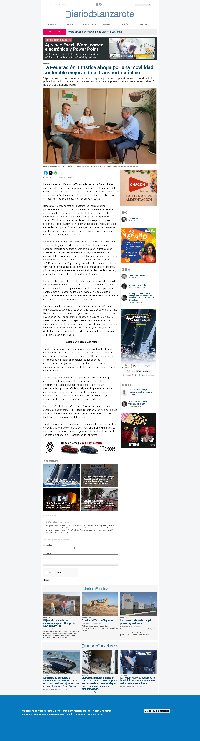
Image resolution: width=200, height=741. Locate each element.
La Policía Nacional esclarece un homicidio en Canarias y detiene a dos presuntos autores (137, 680)
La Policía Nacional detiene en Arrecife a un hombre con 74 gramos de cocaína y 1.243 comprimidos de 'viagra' (99, 480)
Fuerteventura (88, 24)
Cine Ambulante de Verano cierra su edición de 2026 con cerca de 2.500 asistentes (60, 505)
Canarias (107, 24)
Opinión (125, 24)
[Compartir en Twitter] (51, 174)
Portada (52, 24)
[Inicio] (100, 17)
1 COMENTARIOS (62, 177)
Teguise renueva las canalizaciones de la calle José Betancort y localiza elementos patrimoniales (99, 504)
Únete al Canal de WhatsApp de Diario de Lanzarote (95, 31)
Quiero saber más (95, 714)
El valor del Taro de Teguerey (97, 620)
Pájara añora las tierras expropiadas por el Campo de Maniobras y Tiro (59, 623)
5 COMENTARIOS (137, 626)
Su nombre (47, 545)
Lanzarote (71, 24)
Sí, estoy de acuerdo (157, 710)
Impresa (143, 24)
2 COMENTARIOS (59, 629)
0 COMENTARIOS (97, 623)
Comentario (48, 553)
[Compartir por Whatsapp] (55, 174)
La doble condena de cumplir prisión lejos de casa (136, 622)
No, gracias (175, 710)
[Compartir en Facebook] (46, 174)
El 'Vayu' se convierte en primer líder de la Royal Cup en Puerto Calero (62, 481)
